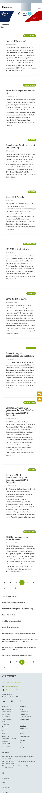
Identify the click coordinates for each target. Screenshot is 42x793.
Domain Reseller (6, 711)
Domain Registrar (7, 714)
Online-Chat (5, 724)
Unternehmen (23, 728)
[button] (39, 8)
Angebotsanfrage (6, 719)
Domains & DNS (6, 709)
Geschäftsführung (24, 731)
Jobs (21, 722)
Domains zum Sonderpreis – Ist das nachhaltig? (20, 146)
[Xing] (20, 701)
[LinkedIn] (12, 701)
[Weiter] (22, 588)
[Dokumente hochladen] (4, 690)
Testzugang (5, 727)
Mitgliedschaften (24, 714)
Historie (22, 733)
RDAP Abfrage (6, 746)
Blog (21, 742)
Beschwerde (5, 736)
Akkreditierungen (24, 709)
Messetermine (23, 748)
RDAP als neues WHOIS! (17, 299)
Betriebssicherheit (24, 736)
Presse (22, 745)
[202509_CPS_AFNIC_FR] (21, 16)
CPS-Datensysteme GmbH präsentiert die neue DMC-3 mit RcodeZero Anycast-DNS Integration (20, 412)
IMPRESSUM (5, 778)
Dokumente (5, 741)
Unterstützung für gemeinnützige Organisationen (20, 354)
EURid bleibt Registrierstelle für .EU (20, 91)
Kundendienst (6, 743)
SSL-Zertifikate (6, 716)
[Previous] (4, 582)
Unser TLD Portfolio (15, 197)
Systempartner (24, 711)
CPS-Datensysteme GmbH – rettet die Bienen (18, 538)
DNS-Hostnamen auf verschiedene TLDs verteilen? (18, 756)
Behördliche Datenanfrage (9, 738)
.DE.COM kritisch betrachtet (18, 249)
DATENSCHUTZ (6, 787)
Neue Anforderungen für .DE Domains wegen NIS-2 (18, 761)
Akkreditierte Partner (25, 716)
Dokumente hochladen (13, 690)
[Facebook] (4, 701)
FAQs (3, 733)
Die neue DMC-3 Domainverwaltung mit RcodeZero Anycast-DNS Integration (17, 479)
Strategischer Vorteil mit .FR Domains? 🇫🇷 (15, 766)
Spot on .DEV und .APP (16, 41)
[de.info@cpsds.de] (4, 686)
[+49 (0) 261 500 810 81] (4, 682)
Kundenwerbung (24, 719)
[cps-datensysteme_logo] (7, 7)
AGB (3, 783)
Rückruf (4, 722)
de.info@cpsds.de (12, 686)
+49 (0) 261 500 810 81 (13, 682)
